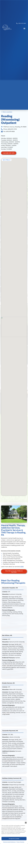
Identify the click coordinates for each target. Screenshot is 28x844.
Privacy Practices (20, 842)
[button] (26, 822)
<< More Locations (6, 112)
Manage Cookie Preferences (9, 842)
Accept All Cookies (14, 838)
